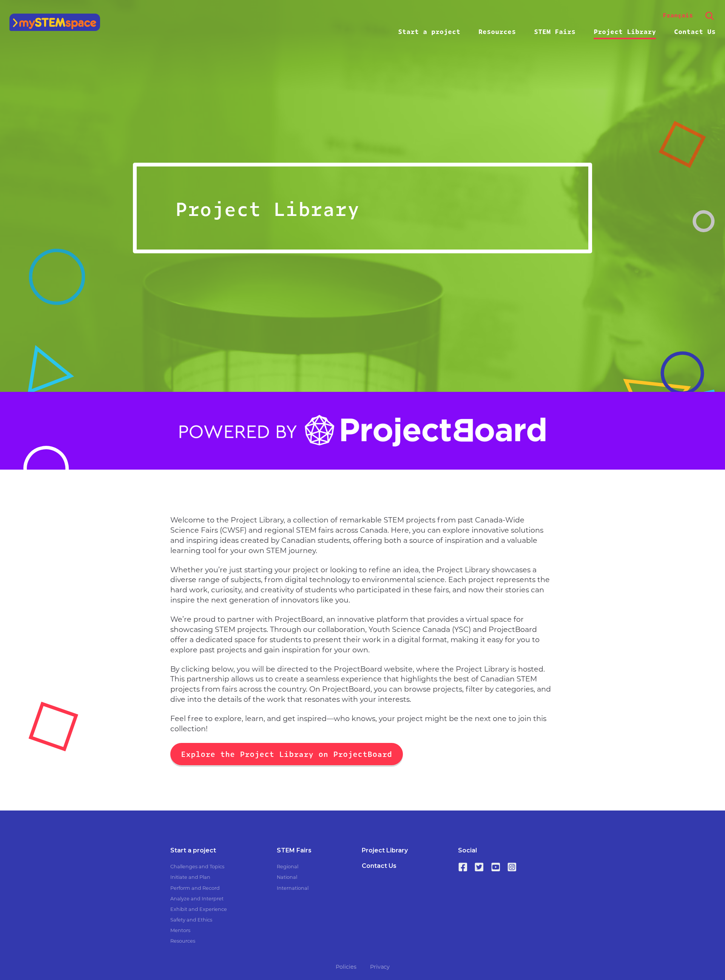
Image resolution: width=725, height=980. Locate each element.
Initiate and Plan (190, 877)
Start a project (429, 31)
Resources (497, 31)
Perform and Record (195, 888)
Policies (346, 966)
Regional (287, 866)
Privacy (380, 966)
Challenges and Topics (197, 866)
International (293, 888)
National (287, 877)
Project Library (625, 31)
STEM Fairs (554, 31)
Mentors (180, 930)
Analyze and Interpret (197, 898)
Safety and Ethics (191, 920)
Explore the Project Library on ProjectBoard (286, 754)
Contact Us (695, 31)
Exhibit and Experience (198, 909)
